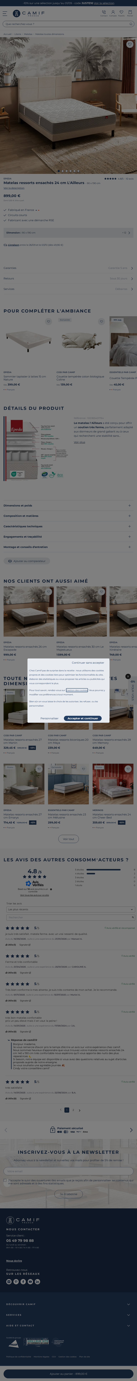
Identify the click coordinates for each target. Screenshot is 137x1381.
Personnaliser (49, 718)
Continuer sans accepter (88, 662)
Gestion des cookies (77, 690)
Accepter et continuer (83, 718)
